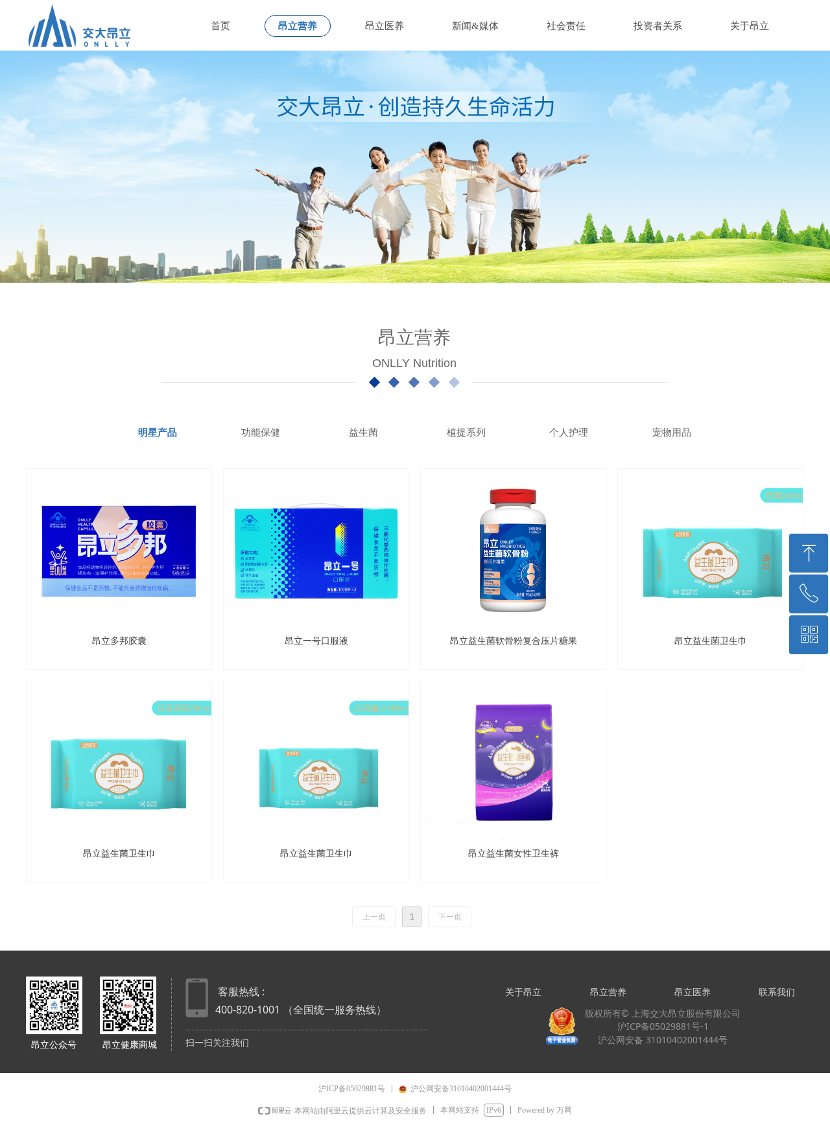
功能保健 (260, 432)
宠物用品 (671, 432)
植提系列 (466, 432)
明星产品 (157, 432)
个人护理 (568, 432)
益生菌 (363, 432)
